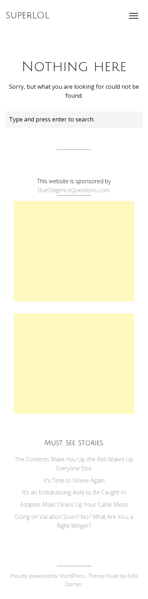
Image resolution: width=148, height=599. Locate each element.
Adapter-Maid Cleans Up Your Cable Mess (74, 504)
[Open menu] (134, 16)
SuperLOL (27, 15)
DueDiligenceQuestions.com (73, 190)
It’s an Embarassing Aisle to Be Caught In (74, 492)
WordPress (72, 575)
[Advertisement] (74, 251)
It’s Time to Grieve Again (74, 480)
